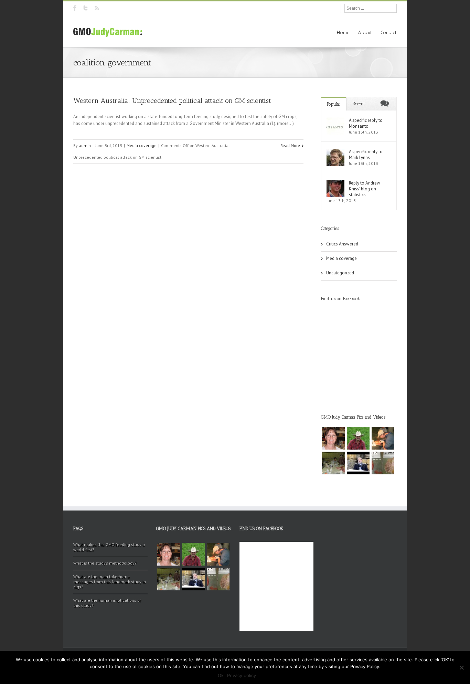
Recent (359, 103)
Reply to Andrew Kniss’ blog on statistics (364, 189)
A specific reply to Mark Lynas (366, 154)
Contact (389, 32)
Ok (221, 675)
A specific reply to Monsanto (366, 123)
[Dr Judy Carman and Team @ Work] (333, 463)
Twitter (85, 8)
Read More (290, 145)
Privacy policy (241, 675)
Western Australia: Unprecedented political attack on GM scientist (172, 100)
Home (343, 32)
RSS (97, 8)
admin (85, 145)
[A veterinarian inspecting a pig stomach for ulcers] (383, 438)
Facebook (74, 8)
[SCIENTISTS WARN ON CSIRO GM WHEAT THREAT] (358, 463)
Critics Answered (342, 244)
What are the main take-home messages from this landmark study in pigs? (109, 581)
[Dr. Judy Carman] (333, 438)
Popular (333, 104)
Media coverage (142, 145)
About (365, 32)
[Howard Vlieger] (358, 438)
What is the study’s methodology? (105, 563)
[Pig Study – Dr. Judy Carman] (383, 463)
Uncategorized (340, 273)
